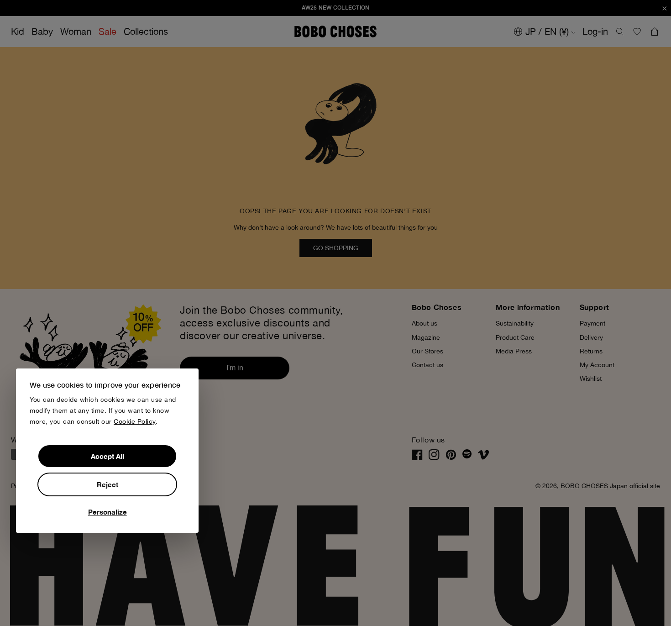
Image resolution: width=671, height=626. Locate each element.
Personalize (107, 512)
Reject (107, 484)
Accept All (107, 456)
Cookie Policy (135, 421)
